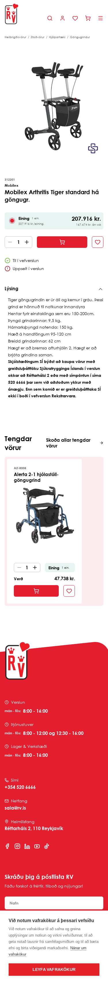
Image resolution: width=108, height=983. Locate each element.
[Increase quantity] (28, 242)
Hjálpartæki (57, 37)
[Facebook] (7, 846)
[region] (54, 106)
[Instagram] (17, 846)
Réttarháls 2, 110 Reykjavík (34, 828)
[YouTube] (37, 846)
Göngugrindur (80, 37)
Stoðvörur (37, 37)
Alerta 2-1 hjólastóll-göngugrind (36, 477)
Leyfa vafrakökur (54, 969)
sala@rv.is (15, 808)
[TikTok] (47, 846)
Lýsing (11, 288)
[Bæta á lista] (97, 242)
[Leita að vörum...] (50, 18)
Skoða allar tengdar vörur (68, 443)
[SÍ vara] (93, 148)
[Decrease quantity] (9, 242)
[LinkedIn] (27, 846)
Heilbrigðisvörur (15, 37)
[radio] (12, 221)
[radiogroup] (54, 220)
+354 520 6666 (20, 787)
